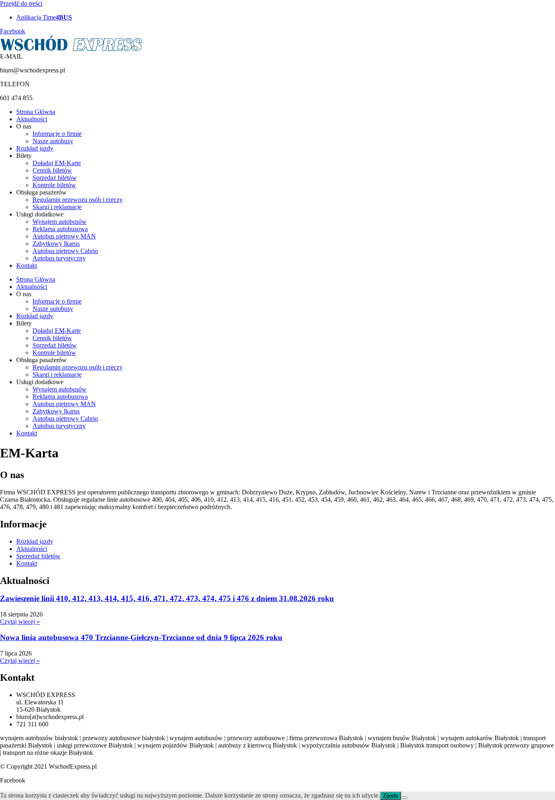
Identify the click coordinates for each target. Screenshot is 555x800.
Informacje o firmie (57, 133)
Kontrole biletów (54, 184)
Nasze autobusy (53, 141)
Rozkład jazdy (34, 148)
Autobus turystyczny (59, 258)
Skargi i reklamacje (57, 206)
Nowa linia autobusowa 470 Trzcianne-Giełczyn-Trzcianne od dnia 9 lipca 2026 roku (141, 637)
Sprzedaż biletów (55, 177)
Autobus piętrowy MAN (64, 236)
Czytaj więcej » (20, 621)
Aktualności (31, 119)
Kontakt (26, 265)
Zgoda (390, 796)
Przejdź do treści (21, 3)
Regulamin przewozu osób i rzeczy (78, 199)
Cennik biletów (52, 170)
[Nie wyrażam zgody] (404, 797)
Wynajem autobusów (60, 221)
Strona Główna (35, 111)
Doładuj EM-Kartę (57, 163)
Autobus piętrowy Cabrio (65, 250)
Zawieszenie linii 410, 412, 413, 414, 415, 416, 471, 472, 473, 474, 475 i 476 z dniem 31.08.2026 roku (167, 598)
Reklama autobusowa (60, 228)
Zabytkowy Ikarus (56, 243)
